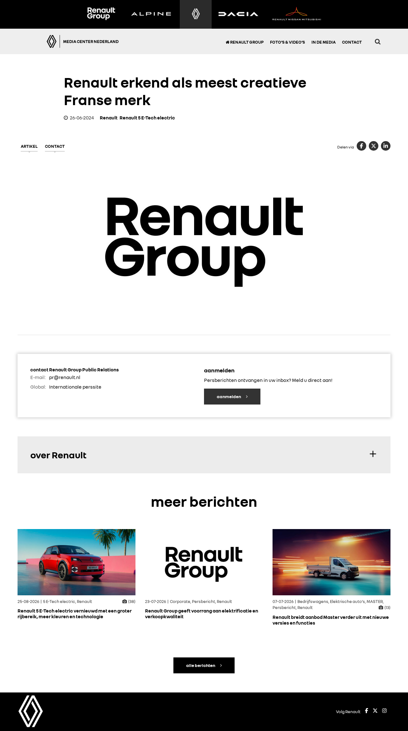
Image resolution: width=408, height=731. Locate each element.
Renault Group (246, 42)
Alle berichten (201, 665)
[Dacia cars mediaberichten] (238, 14)
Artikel (29, 146)
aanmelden (229, 396)
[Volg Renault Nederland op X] (375, 711)
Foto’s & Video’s (287, 42)
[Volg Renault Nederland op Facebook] (366, 711)
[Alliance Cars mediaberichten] (296, 14)
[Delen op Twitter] (373, 146)
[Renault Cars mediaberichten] (196, 14)
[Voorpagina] (42, 41)
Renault (109, 117)
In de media (323, 42)
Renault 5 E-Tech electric (147, 117)
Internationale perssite (75, 387)
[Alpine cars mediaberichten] (151, 14)
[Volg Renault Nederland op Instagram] (384, 711)
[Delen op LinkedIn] (385, 146)
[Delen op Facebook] (361, 146)
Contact (352, 42)
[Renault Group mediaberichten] (101, 14)
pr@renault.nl (64, 377)
